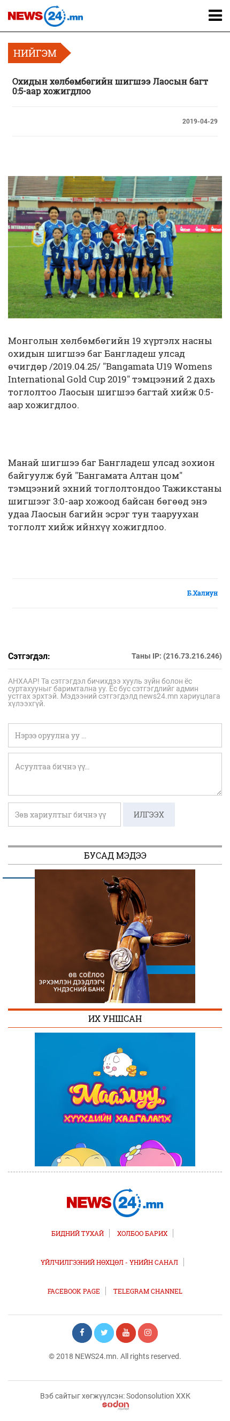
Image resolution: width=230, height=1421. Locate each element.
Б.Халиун (202, 593)
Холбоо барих (142, 1233)
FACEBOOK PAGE (74, 1291)
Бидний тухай (77, 1233)
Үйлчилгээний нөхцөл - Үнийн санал (109, 1262)
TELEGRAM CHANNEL (147, 1291)
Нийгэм (35, 53)
